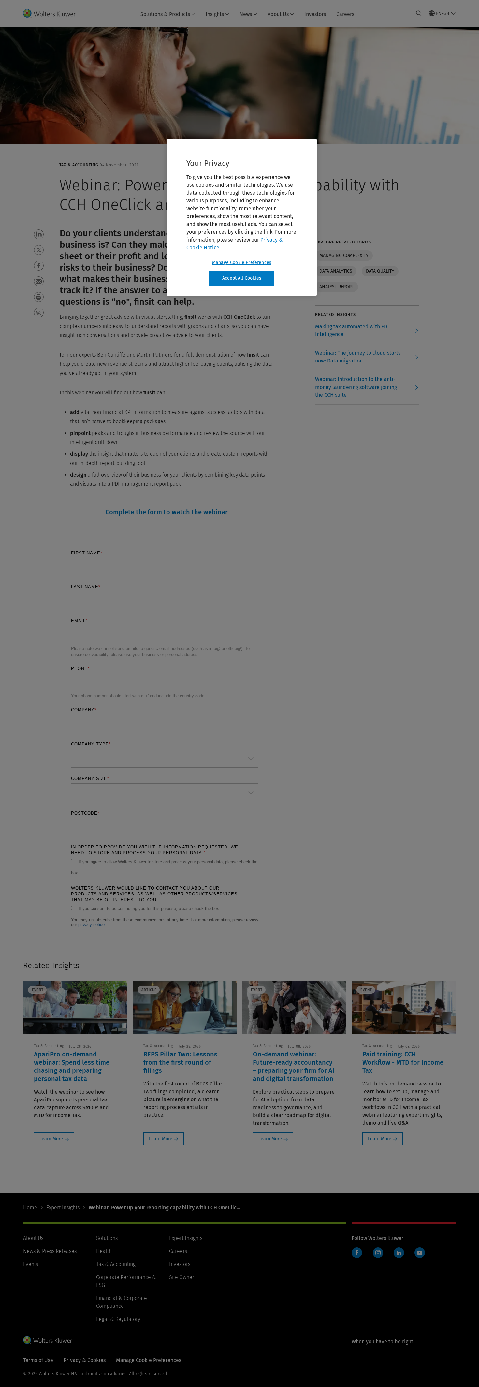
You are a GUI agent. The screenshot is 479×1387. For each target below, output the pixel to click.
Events (30, 1264)
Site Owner (181, 1277)
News (246, 14)
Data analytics (335, 271)
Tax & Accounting (116, 1264)
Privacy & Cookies (85, 1360)
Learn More (51, 1139)
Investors (315, 14)
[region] (242, 217)
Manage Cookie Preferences (241, 262)
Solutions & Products (165, 14)
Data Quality (380, 271)
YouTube (419, 1252)
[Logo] (53, 13)
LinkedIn (399, 1252)
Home (30, 1207)
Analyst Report (336, 286)
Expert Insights (63, 1207)
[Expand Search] (418, 13)
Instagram (378, 1252)
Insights (215, 14)
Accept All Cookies (241, 278)
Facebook (357, 1252)
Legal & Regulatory (118, 1319)
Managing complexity (344, 255)
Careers (345, 14)
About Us (278, 14)
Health (104, 1251)
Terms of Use (38, 1360)
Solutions (107, 1238)
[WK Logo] (47, 1340)
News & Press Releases (50, 1251)
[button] (39, 234)
